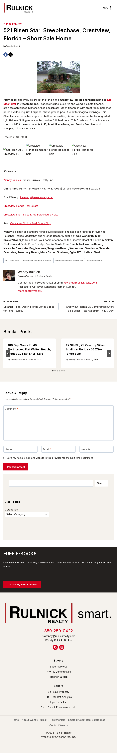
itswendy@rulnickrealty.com (36, 197)
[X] (10, 54)
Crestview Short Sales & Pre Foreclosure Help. (30, 214)
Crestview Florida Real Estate (20, 205)
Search (101, 483)
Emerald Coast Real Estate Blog (86, 719)
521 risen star (12, 260)
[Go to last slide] (8, 353)
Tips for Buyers (58, 676)
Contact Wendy (58, 725)
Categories (11, 509)
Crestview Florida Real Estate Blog (30, 223)
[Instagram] (61, 647)
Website (85, 449)
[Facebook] (5, 54)
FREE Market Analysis (59, 696)
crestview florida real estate (37, 260)
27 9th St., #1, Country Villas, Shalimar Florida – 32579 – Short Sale (85, 349)
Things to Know (12, 24)
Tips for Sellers (58, 702)
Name (9, 449)
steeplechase (94, 260)
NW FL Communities (58, 671)
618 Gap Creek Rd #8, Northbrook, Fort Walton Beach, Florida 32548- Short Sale (29, 349)
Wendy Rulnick (13, 46)
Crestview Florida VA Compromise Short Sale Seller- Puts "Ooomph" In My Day (90, 306)
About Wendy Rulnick (34, 719)
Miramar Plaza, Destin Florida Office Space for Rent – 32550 (28, 306)
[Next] (109, 353)
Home (15, 719)
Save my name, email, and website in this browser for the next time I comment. (50, 457)
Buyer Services (58, 666)
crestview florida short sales (69, 260)
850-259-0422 (58, 630)
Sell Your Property (58, 691)
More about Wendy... (30, 290)
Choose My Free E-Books (22, 584)
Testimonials (57, 719)
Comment (11, 408)
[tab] (53, 370)
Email (47, 449)
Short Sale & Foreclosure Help (58, 707)
